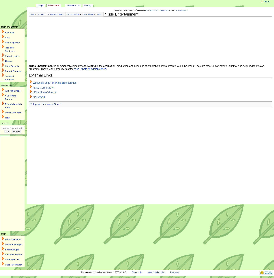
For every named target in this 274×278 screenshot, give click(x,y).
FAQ (7, 37)
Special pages (12, 249)
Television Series (51, 104)
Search (4, 123)
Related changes (13, 244)
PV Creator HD (162, 10)
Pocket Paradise (73, 14)
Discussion (53, 5)
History (87, 5)
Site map (9, 32)
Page (40, 5)
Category (35, 104)
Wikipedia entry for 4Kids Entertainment (55, 82)
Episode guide (12, 56)
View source (73, 5)
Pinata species (12, 42)
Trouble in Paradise (55, 14)
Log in (266, 1)
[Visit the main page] (15, 12)
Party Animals (88, 14)
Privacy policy (137, 272)
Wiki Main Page (13, 90)
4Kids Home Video (43, 92)
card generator (181, 10)
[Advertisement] (108, 39)
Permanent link (12, 259)
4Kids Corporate (42, 87)
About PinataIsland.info (156, 272)
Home (32, 14)
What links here (13, 239)
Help (99, 14)
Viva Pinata (80, 69)
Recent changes (13, 112)
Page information (13, 264)
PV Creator (150, 10)
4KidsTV (38, 97)
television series (97, 69)
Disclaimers (174, 272)
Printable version (13, 254)
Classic (41, 14)
